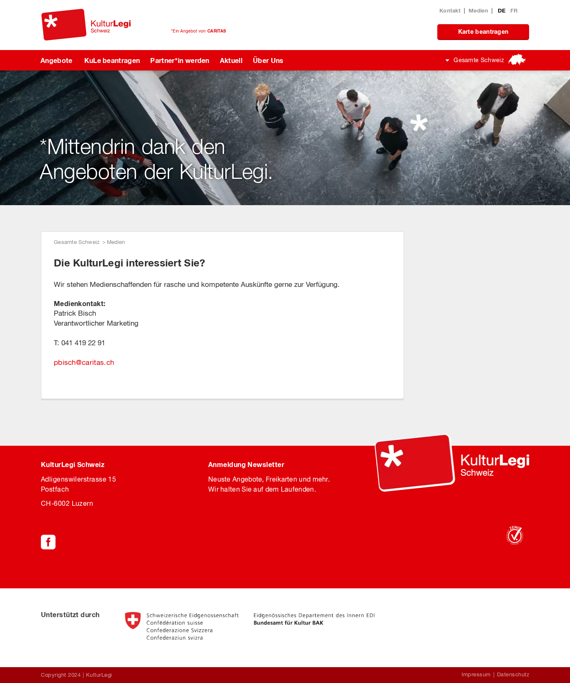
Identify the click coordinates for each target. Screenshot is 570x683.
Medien (478, 10)
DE (502, 10)
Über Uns (268, 60)
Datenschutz (513, 674)
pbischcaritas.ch (84, 362)
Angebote (56, 60)
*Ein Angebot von (198, 30)
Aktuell (231, 60)
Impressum (476, 674)
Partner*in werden (179, 60)
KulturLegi (99, 675)
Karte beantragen (483, 31)
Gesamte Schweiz (479, 60)
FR (514, 10)
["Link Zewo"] (514, 535)
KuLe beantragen (112, 60)
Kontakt (450, 10)
